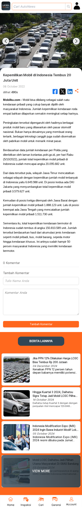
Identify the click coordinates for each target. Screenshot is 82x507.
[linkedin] (70, 91)
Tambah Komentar (41, 324)
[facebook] (55, 91)
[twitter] (62, 91)
